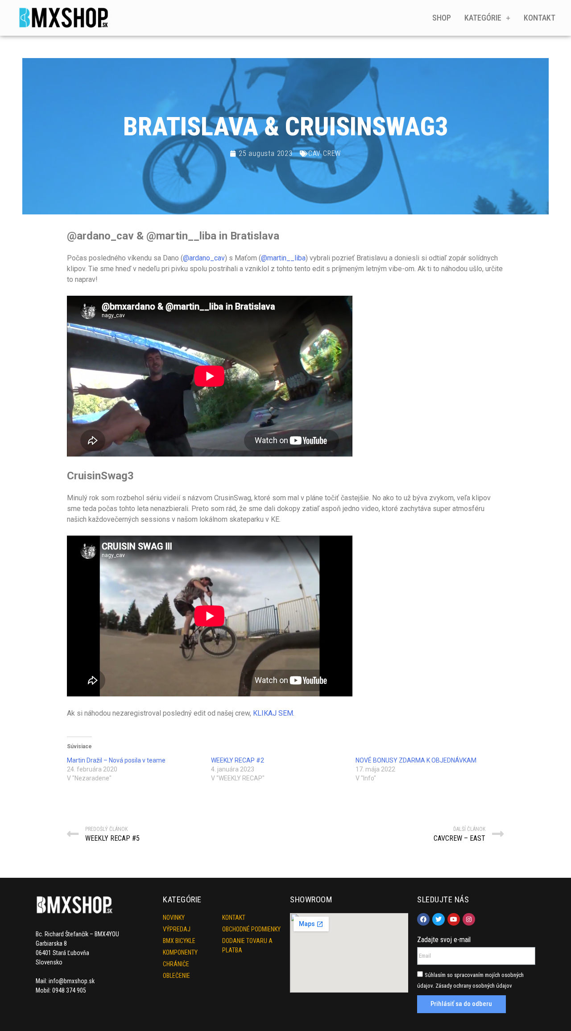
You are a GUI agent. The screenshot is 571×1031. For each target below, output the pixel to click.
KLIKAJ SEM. (273, 713)
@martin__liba (283, 258)
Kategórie (482, 17)
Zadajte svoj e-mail (444, 939)
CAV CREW (324, 153)
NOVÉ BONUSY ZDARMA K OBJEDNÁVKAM (416, 760)
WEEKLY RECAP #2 (237, 760)
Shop (441, 17)
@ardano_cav (204, 258)
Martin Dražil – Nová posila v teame (116, 760)
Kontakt (539, 17)
